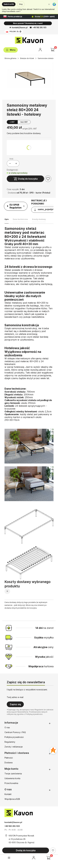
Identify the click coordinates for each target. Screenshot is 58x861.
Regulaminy (10, 742)
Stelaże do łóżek (27, 58)
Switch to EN (9, 4)
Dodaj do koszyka (28, 178)
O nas (7, 727)
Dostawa (9, 762)
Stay (21, 4)
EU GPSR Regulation (16, 206)
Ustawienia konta (12, 778)
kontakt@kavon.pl (20, 27)
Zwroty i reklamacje (14, 746)
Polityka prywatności (14, 737)
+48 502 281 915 (39, 27)
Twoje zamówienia (13, 773)
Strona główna (10, 58)
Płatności (9, 758)
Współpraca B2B (12, 799)
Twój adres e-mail (15, 697)
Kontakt (8, 794)
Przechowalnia (11, 783)
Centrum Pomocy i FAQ (15, 732)
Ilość (11, 159)
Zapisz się (15, 704)
